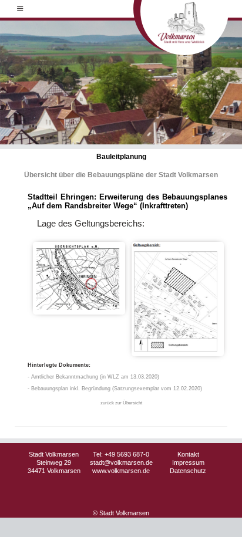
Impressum (188, 462)
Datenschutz (188, 470)
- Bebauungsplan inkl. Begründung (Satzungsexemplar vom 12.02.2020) (115, 388)
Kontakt (188, 454)
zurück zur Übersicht (121, 403)
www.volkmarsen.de (121, 470)
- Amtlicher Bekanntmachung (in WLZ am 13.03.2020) (93, 377)
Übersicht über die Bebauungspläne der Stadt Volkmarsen (121, 175)
